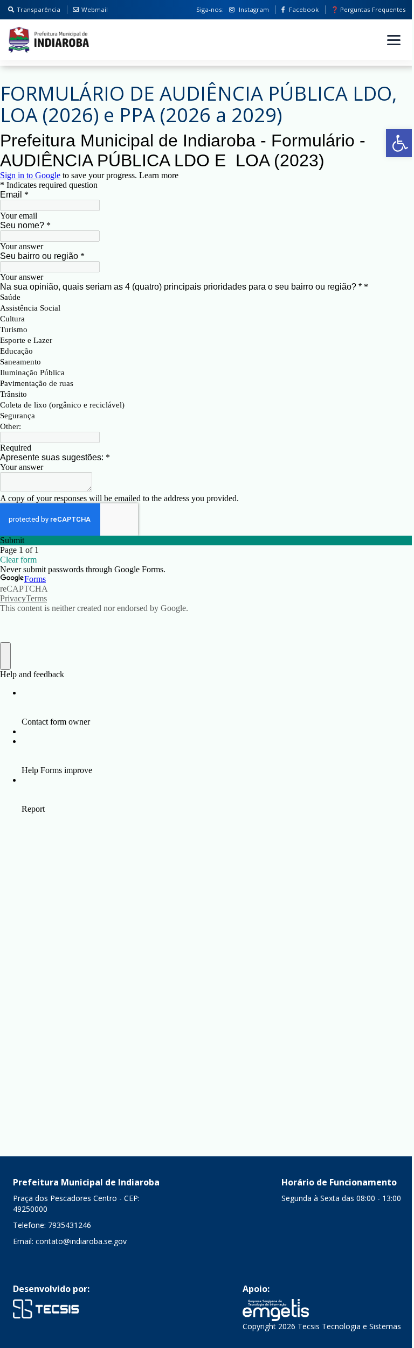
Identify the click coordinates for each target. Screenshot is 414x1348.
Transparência (38, 9)
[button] (400, 143)
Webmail (94, 9)
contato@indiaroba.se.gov (81, 1241)
